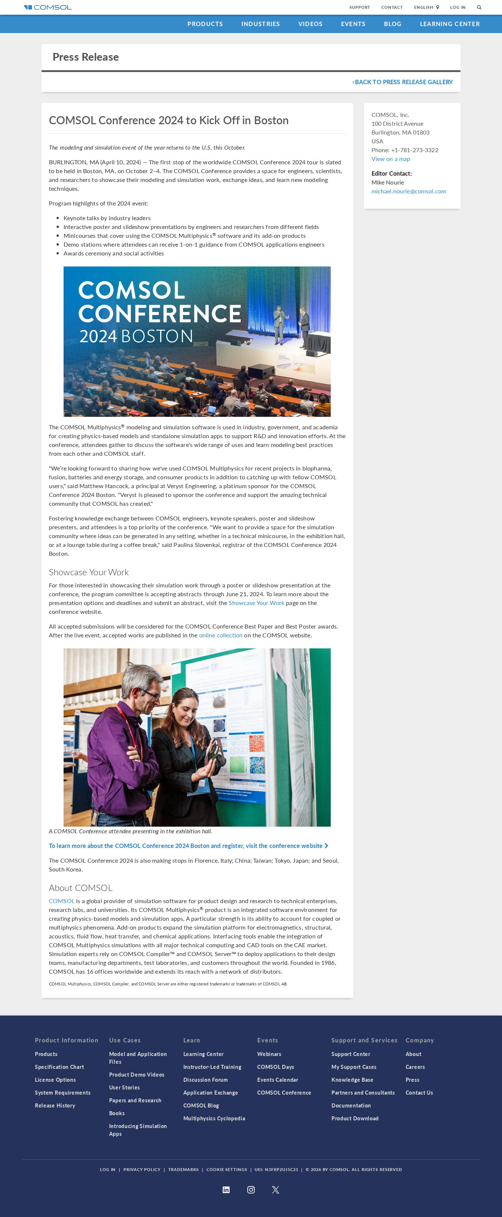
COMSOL (62, 900)
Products (205, 23)
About (414, 1053)
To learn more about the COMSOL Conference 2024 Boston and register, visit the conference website (186, 845)
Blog (393, 23)
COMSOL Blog (201, 1105)
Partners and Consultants (363, 1092)
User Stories (124, 1087)
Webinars (269, 1053)
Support (359, 7)
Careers (415, 1066)
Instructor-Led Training (212, 1066)
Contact (392, 7)
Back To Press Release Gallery (404, 82)
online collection (221, 635)
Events (353, 23)
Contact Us (419, 1092)
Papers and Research (135, 1100)
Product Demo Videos (137, 1074)
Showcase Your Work (256, 602)
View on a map (391, 158)
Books (117, 1113)
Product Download (355, 1118)
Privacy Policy (141, 1169)
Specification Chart (59, 1066)
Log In (458, 7)
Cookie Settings (227, 1169)
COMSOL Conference (284, 1092)
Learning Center (450, 23)
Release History (55, 1105)
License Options (55, 1079)
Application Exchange (211, 1092)
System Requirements (62, 1092)
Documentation (351, 1105)
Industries (260, 23)
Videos (310, 23)
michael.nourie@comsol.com (409, 191)
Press (413, 1079)
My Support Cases (354, 1066)
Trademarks (183, 1169)
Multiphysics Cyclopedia (214, 1118)
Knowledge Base (352, 1079)
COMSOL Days (275, 1066)
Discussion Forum (205, 1079)
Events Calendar (277, 1079)
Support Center (350, 1053)
